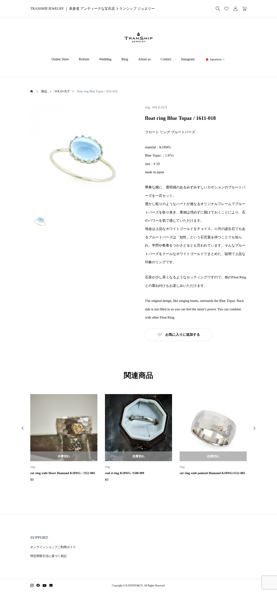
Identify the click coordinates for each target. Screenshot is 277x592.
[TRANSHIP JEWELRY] (138, 37)
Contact (166, 59)
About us (144, 59)
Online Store (60, 59)
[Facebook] (38, 585)
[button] (22, 428)
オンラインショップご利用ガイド (53, 547)
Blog (124, 59)
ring (147, 107)
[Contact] (51, 585)
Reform (84, 59)
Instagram (188, 59)
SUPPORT (39, 537)
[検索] (218, 8)
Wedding (105, 59)
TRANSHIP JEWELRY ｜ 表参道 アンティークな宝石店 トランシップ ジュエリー (92, 8)
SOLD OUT (159, 107)
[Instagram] (32, 585)
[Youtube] (45, 585)
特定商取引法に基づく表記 (48, 556)
